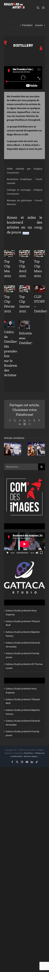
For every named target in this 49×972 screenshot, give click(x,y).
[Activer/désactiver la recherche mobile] (38, 7)
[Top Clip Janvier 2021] (24, 288)
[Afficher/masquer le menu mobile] (43, 7)
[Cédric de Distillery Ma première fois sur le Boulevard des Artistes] (9, 324)
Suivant (39, 25)
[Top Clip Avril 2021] (24, 253)
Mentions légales (30, 756)
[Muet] (37, 552)
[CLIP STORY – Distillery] (39, 288)
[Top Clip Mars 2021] (39, 253)
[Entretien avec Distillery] (24, 325)
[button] (6, 449)
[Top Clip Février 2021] (9, 288)
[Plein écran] (41, 552)
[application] (24, 543)
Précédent (27, 25)
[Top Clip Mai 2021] (9, 253)
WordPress (28, 753)
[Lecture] (7, 552)
